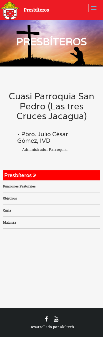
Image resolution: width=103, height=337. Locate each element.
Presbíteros (36, 10)
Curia (7, 210)
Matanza (9, 222)
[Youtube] (56, 319)
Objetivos (10, 198)
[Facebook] (46, 319)
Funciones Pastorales (19, 186)
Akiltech (67, 327)
